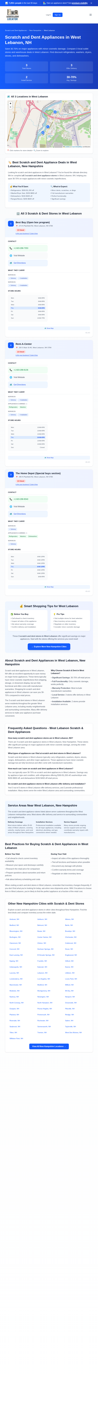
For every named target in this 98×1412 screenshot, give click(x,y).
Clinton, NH (41, 943)
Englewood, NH (71, 955)
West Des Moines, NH (73, 1032)
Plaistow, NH (14, 1015)
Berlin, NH (69, 925)
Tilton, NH (13, 1032)
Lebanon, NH (42, 973)
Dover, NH (69, 949)
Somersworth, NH (44, 1026)
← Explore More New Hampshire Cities (49, 647)
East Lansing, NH (16, 955)
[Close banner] (91, 3)
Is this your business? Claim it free (27, 233)
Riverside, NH (15, 1021)
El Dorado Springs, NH (45, 955)
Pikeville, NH (70, 1009)
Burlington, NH (15, 937)
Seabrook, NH (15, 1026)
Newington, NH (43, 997)
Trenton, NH (42, 1032)
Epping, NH (14, 961)
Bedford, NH (14, 925)
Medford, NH (42, 985)
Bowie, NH (41, 931)
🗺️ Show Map (49, 328)
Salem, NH (69, 1021)
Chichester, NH (70, 937)
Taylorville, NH (70, 1026)
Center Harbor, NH (44, 937)
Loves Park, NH (71, 979)
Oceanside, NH (71, 1003)
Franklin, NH (42, 961)
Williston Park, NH (16, 1038)
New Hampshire (35, 30)
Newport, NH (70, 997)
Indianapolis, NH (16, 967)
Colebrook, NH (70, 943)
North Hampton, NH (44, 1003)
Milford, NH (69, 985)
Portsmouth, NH (43, 1015)
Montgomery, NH (43, 991)
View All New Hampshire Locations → (49, 1046)
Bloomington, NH (16, 931)
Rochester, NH (42, 1021)
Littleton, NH (69, 973)
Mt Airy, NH (69, 991)
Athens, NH (69, 919)
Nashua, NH (14, 997)
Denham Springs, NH (45, 949)
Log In (48, 15)
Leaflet (67, 147)
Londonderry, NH (16, 979)
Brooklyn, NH (70, 931)
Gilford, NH (69, 961)
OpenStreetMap (77, 147)
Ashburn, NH (42, 919)
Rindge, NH (69, 1015)
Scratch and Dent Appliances (16, 30)
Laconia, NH (14, 973)
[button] (48, 127)
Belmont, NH (42, 925)
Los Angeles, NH (43, 979)
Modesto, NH (14, 991)
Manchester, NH (16, 985)
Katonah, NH (42, 967)
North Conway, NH (17, 1003)
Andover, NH (14, 919)
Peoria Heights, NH (44, 1009)
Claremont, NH (15, 943)
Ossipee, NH (14, 1009)
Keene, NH (69, 967)
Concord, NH (14, 949)
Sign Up (58, 15)
